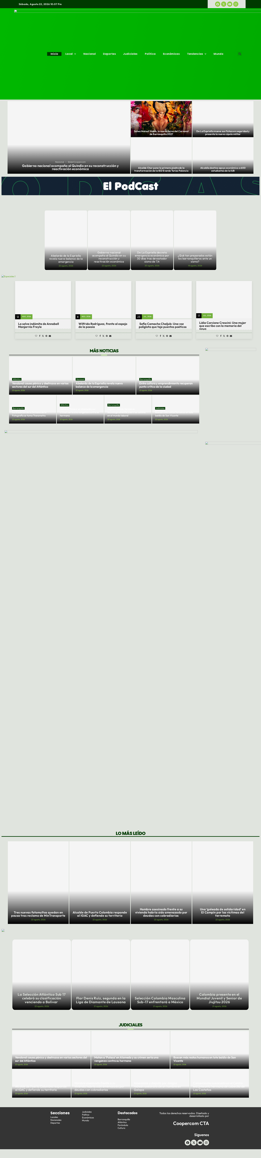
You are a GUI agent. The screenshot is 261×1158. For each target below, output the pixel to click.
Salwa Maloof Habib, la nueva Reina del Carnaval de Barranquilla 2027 (161, 133)
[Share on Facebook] (39, 336)
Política (150, 54)
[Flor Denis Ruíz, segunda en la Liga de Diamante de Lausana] (101, 975)
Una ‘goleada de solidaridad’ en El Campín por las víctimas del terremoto (161, 912)
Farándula (123, 1125)
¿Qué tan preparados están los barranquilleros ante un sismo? (195, 258)
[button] (239, 54)
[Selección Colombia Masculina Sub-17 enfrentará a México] (160, 975)
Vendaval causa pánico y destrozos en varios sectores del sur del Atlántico (40, 384)
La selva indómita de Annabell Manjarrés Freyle (38, 325)
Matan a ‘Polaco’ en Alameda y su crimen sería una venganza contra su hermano (79, 412)
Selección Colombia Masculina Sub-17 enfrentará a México (160, 1000)
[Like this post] (36, 336)
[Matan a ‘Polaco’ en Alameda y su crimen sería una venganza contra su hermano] (130, 1050)
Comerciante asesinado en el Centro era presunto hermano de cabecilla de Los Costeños (219, 1086)
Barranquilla (124, 1119)
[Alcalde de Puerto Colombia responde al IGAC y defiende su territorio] (38, 882)
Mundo (218, 54)
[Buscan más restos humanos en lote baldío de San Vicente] (209, 1050)
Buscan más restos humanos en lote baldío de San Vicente (174, 414)
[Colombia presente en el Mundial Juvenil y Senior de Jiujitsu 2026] (219, 975)
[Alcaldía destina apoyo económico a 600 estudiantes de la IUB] (222, 156)
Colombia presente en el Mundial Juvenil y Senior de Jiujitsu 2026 (219, 998)
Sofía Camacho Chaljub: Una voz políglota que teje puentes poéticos (163, 325)
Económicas (171, 54)
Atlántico (122, 1122)
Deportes (109, 54)
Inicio (54, 54)
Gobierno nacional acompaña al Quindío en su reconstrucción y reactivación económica (70, 167)
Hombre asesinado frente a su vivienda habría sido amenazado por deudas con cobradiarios (100, 912)
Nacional (89, 54)
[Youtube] (229, 4)
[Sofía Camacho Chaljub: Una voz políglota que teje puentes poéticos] (164, 299)
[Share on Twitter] (43, 336)
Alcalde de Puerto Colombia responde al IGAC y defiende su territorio (38, 913)
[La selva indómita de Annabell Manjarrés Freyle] (43, 299)
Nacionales (55, 1120)
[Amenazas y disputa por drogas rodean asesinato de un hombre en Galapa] (222, 882)
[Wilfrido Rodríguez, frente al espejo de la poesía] (103, 299)
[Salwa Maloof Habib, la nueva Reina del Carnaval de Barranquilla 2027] (161, 119)
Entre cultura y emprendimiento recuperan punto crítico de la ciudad (166, 384)
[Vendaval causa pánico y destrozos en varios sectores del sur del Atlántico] (51, 1050)
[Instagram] (235, 4)
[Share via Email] (50, 336)
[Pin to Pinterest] (46, 336)
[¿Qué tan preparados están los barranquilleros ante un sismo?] (195, 240)
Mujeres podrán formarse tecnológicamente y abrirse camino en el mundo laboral (126, 412)
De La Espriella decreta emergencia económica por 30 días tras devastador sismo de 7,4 (152, 257)
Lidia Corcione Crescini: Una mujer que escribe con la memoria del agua (222, 326)
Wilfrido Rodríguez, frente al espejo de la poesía (103, 325)
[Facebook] (217, 4)
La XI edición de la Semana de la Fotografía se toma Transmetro (29, 414)
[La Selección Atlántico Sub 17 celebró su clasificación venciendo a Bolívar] (41, 975)
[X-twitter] (223, 4)
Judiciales (130, 54)
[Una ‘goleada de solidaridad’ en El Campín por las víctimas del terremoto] (161, 882)
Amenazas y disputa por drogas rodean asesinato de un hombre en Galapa (222, 912)
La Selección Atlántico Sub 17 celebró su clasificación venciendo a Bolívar (42, 998)
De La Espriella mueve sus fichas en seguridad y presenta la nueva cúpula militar (222, 133)
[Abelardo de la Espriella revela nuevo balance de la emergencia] (66, 240)
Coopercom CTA (191, 1123)
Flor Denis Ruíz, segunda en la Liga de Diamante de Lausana (101, 1000)
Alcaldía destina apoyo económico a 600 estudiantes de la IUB (223, 169)
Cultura (121, 1128)
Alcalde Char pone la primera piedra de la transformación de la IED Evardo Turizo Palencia (161, 169)
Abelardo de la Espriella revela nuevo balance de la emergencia (66, 258)
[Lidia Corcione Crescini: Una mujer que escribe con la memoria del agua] (224, 299)
